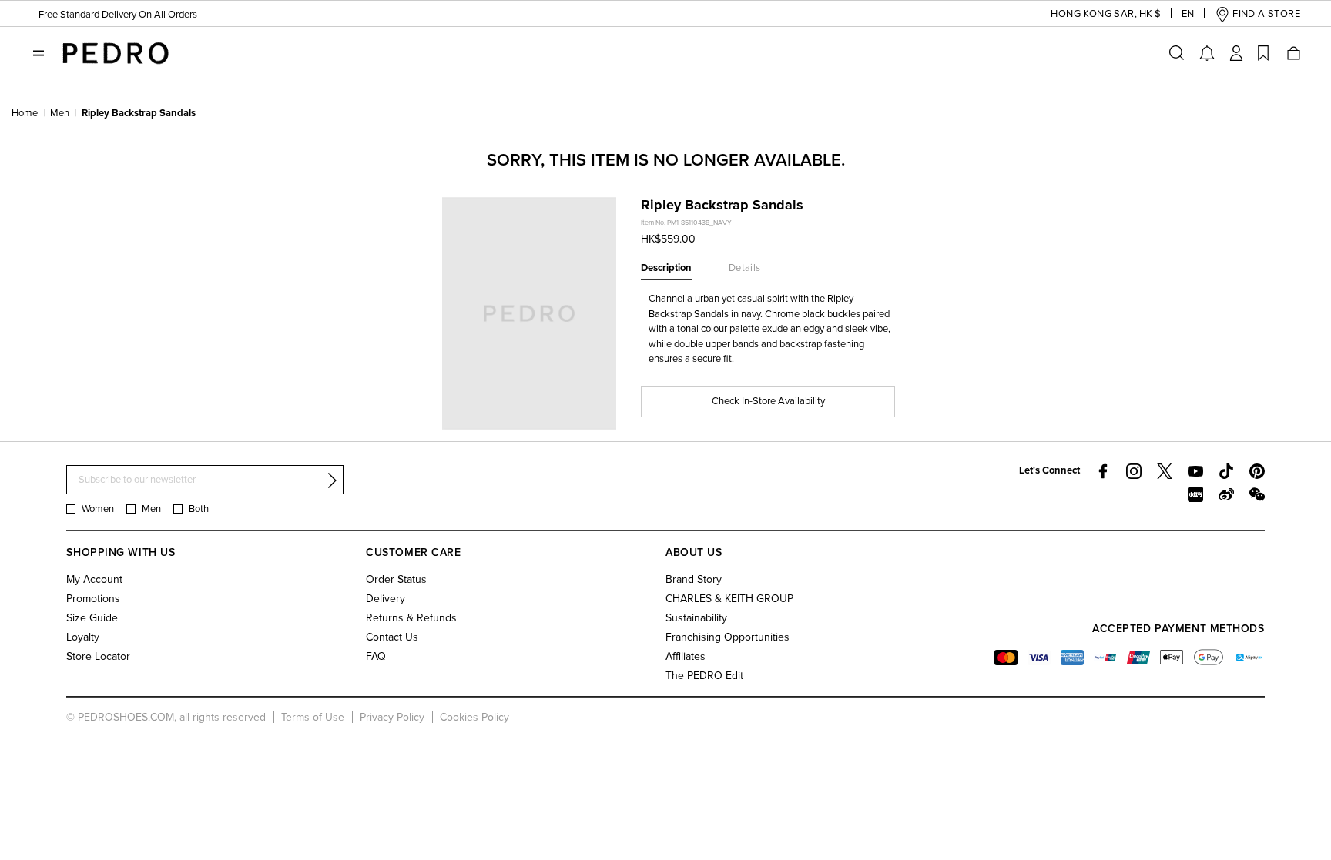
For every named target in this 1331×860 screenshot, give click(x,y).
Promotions (93, 598)
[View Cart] (1292, 53)
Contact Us (392, 637)
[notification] (1207, 53)
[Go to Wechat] (1257, 494)
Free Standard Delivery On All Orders (118, 14)
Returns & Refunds (411, 617)
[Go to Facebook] (1103, 471)
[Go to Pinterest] (1257, 471)
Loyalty (82, 637)
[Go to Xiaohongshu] (1195, 494)
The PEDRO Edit (704, 675)
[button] (1093, 14)
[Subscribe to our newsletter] (332, 480)
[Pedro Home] (114, 52)
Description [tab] (666, 268)
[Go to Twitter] (1164, 471)
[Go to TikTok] (1226, 471)
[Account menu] (1236, 53)
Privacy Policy (392, 717)
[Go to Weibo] (1226, 494)
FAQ (376, 656)
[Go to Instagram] (1134, 471)
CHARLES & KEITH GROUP (729, 598)
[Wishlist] (1263, 53)
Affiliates (686, 656)
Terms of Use (312, 717)
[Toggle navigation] (38, 53)
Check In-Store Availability (768, 401)
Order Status (396, 579)
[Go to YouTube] (1195, 471)
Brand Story (694, 579)
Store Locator (98, 656)
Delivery (385, 598)
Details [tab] (745, 268)
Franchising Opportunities (728, 637)
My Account (94, 579)
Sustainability (696, 617)
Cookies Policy (474, 717)
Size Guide (92, 617)
